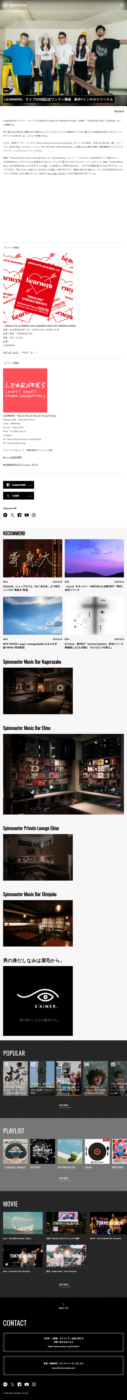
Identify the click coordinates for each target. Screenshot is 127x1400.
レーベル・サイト (56, 173)
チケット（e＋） (11, 352)
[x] (12, 517)
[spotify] (5, 517)
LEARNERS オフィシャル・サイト (21, 464)
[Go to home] (15, 5)
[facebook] (19, 517)
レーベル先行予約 (13, 457)
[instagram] (33, 517)
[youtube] (26, 517)
